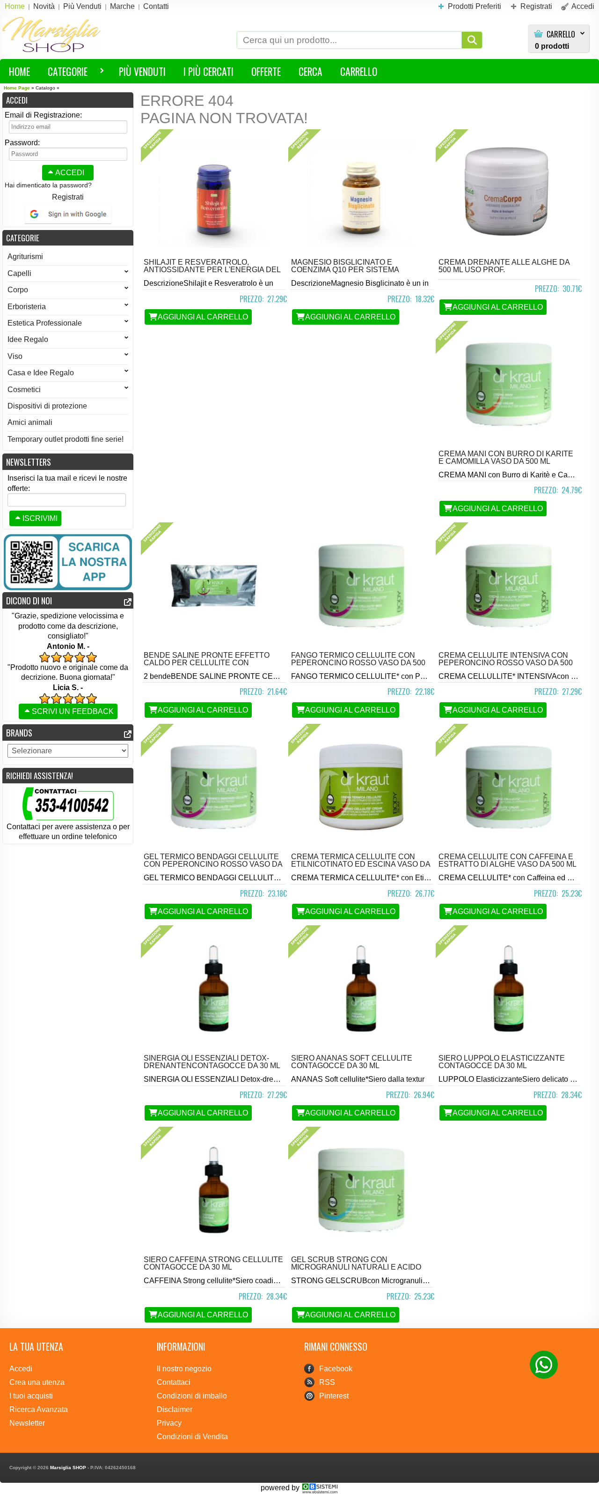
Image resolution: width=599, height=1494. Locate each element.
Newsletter (27, 1423)
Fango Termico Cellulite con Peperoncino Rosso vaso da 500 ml (358, 662)
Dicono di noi (29, 600)
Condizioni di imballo (192, 1396)
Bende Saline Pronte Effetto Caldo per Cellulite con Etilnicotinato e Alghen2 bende (211, 662)
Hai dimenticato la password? (48, 185)
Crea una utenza (37, 1382)
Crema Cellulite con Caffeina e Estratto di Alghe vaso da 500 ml (507, 860)
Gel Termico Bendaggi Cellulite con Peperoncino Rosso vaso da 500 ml (213, 864)
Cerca (310, 71)
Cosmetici (24, 390)
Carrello (561, 34)
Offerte (266, 71)
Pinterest (334, 1396)
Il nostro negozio (184, 1369)
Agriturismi (25, 256)
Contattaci (173, 1382)
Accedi (69, 173)
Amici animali (29, 422)
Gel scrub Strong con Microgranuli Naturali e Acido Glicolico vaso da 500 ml (356, 1267)
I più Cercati (208, 71)
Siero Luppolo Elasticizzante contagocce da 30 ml (501, 1062)
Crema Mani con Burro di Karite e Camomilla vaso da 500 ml (505, 457)
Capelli (19, 273)
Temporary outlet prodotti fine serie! (65, 439)
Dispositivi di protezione (47, 406)
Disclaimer (174, 1409)
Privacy (169, 1423)
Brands (19, 732)
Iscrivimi (40, 518)
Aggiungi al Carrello (203, 317)
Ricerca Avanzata (38, 1409)
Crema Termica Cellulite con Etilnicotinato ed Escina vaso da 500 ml (360, 864)
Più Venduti (142, 71)
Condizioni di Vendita (192, 1437)
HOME (19, 71)
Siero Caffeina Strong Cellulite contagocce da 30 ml (213, 1263)
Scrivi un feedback (73, 711)
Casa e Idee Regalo (40, 373)
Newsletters (28, 461)
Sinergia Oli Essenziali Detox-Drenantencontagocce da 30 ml (212, 1062)
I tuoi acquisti (31, 1396)
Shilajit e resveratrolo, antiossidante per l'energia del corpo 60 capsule (212, 269)
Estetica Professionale (44, 323)
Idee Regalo (27, 339)
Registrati (68, 197)
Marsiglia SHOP (68, 1467)
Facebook (335, 1369)
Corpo (17, 290)
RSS (327, 1382)
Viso (14, 356)
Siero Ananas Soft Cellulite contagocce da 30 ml (351, 1062)
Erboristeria (26, 307)
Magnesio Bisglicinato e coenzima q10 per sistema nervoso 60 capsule (345, 269)
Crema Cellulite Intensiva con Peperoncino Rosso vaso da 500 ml (505, 662)
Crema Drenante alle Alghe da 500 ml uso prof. (504, 266)
